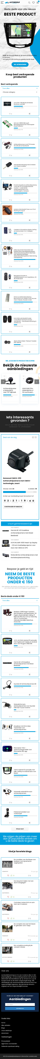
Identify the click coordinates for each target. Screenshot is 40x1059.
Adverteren (5, 1033)
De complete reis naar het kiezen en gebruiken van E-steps (24, 925)
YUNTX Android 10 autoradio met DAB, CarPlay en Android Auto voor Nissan (25, 771)
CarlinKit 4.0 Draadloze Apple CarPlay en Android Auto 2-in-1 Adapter (25, 230)
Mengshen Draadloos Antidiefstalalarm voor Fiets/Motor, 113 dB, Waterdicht (25, 277)
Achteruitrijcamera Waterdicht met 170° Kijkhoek (9, 390)
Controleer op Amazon (13, 507)
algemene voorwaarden (9, 1044)
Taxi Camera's (15, 527)
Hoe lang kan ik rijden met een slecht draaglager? (23, 882)
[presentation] (3, 381)
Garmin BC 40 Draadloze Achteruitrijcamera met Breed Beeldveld (22, 533)
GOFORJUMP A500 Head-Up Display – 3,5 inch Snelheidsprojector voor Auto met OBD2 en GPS (24, 545)
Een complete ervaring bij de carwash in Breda (23, 946)
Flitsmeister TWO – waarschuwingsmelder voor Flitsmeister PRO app (23, 749)
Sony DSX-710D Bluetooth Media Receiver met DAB (23, 103)
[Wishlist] (33, 2)
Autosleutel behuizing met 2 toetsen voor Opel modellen (25, 165)
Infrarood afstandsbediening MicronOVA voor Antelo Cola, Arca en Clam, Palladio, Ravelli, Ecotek (25, 298)
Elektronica (5, 893)
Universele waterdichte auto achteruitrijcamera (23, 792)
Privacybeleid (5, 1041)
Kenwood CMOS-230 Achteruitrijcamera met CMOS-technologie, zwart (17, 481)
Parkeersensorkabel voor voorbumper (22, 813)
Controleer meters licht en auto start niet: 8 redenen (24, 903)
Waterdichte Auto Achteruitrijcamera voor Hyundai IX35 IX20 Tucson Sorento (24, 706)
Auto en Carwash (7, 957)
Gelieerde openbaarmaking (10, 1046)
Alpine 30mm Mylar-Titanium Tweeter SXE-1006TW (25, 341)
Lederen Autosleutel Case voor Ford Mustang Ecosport (25, 210)
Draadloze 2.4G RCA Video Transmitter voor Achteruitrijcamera (22, 727)
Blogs (3, 1028)
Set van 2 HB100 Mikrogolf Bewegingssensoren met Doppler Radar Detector (24, 124)
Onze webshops (6, 1030)
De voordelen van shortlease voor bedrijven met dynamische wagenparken (25, 861)
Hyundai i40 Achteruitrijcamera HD (25, 684)
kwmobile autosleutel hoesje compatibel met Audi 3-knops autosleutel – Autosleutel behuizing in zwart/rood (25, 320)
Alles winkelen (5, 1025)
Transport (5, 871)
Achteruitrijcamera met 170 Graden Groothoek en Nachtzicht (24, 145)
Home (3, 1023)
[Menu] (2, 2)
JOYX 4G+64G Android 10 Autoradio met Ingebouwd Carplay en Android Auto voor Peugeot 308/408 (25, 642)
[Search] (29, 2)
